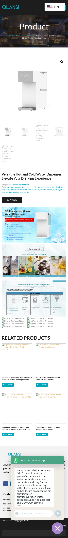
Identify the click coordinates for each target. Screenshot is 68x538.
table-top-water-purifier (10, 192)
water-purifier (24, 192)
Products (12, 36)
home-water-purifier (13, 187)
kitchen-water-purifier (29, 187)
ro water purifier (33, 190)
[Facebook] (5, 483)
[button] (62, 62)
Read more (7, 385)
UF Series (31, 36)
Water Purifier (22, 36)
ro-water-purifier (46, 190)
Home (6, 36)
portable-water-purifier (46, 187)
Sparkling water (59, 190)
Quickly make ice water (18, 190)
